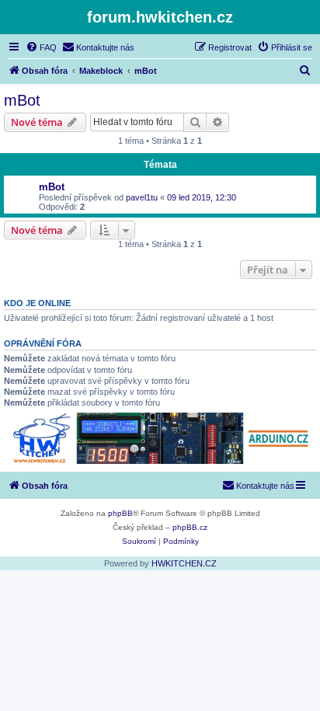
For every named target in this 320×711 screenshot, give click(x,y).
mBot (22, 100)
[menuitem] (41, 47)
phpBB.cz (189, 527)
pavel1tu (142, 197)
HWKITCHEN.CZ (184, 563)
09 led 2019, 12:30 (201, 197)
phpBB (120, 513)
